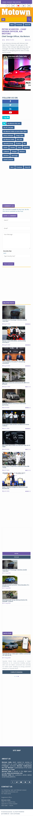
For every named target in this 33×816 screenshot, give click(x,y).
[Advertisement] (16, 187)
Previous (19, 24)
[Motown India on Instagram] (23, 5)
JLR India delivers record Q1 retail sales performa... (14, 404)
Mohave (22, 151)
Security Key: (7, 251)
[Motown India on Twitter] (13, 5)
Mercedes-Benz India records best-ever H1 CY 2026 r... (16, 446)
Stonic (5, 147)
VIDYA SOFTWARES (15, 814)
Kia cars (19, 139)
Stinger (14, 151)
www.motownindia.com (14, 773)
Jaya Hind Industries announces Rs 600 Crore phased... (15, 383)
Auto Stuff (7, 633)
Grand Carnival (8, 159)
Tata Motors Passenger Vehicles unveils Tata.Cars (14, 320)
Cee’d (19, 147)
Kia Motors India (8, 139)
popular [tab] (16, 557)
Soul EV (26, 147)
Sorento (6, 155)
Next (12, 24)
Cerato (12, 147)
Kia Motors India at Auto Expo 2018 (14, 131)
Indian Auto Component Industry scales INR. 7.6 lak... (16, 466)
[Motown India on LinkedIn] (29, 5)
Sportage (14, 155)
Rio (25, 143)
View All (27, 24)
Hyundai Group (8, 143)
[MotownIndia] (16, 12)
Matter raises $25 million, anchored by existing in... (14, 341)
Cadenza (6, 151)
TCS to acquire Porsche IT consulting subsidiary (13, 362)
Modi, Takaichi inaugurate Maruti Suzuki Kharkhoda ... (15, 487)
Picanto (18, 143)
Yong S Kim (19, 135)
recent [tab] (16, 553)
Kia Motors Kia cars (14, 123)
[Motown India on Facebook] (7, 5)
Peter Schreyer (8, 135)
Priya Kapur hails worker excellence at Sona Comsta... (15, 425)
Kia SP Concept (8, 127)
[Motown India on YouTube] (18, 5)
